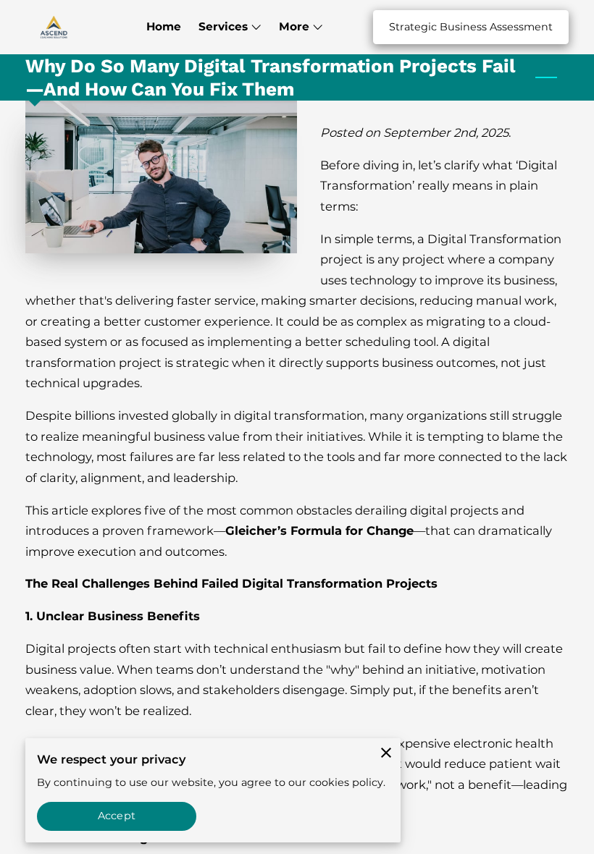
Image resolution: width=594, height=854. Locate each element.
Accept (116, 815)
